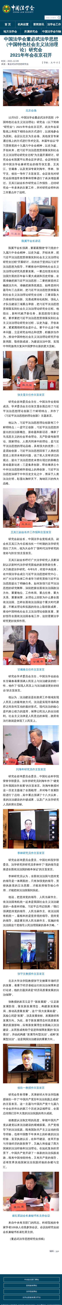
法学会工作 (54, 24)
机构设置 (23, 24)
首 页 (8, 24)
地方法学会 (10, 31)
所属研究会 (31, 31)
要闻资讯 (38, 24)
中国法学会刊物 (51, 31)
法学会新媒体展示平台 (32, 1297)
